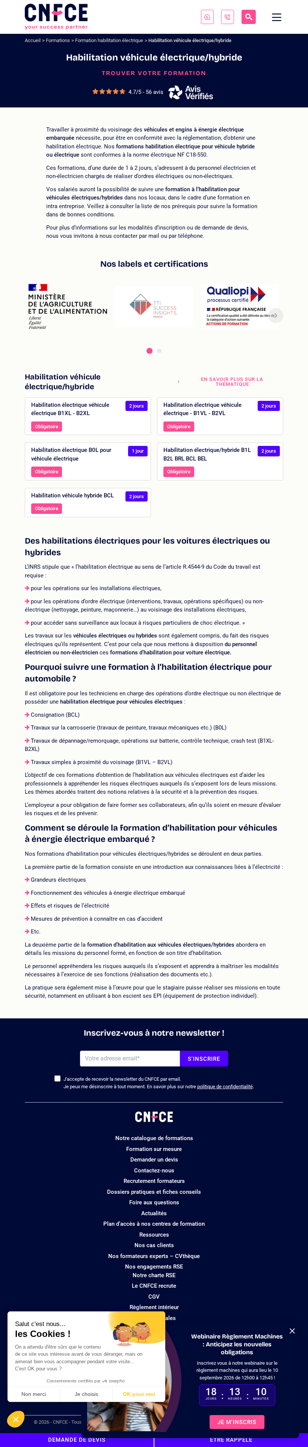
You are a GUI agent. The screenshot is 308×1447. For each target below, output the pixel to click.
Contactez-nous (154, 1170)
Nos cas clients (154, 1245)
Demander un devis (154, 1159)
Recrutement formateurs (154, 1181)
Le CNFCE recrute (154, 1285)
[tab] (149, 351)
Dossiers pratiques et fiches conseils (154, 1192)
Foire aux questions (154, 1202)
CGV (154, 1296)
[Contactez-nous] (207, 17)
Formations (58, 40)
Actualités (154, 1213)
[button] (16, 1419)
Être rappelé (231, 1439)
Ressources (154, 1234)
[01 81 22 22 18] (227, 17)
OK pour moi (139, 1394)
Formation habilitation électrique (109, 40)
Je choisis (86, 1394)
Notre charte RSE (154, 1275)
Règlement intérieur (154, 1307)
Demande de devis (77, 1439)
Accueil (33, 40)
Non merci (33, 1394)
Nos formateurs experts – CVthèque (154, 1256)
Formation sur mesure (154, 1149)
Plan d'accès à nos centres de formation (154, 1223)
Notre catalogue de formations (154, 1138)
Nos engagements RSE (154, 1266)
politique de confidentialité (225, 1086)
